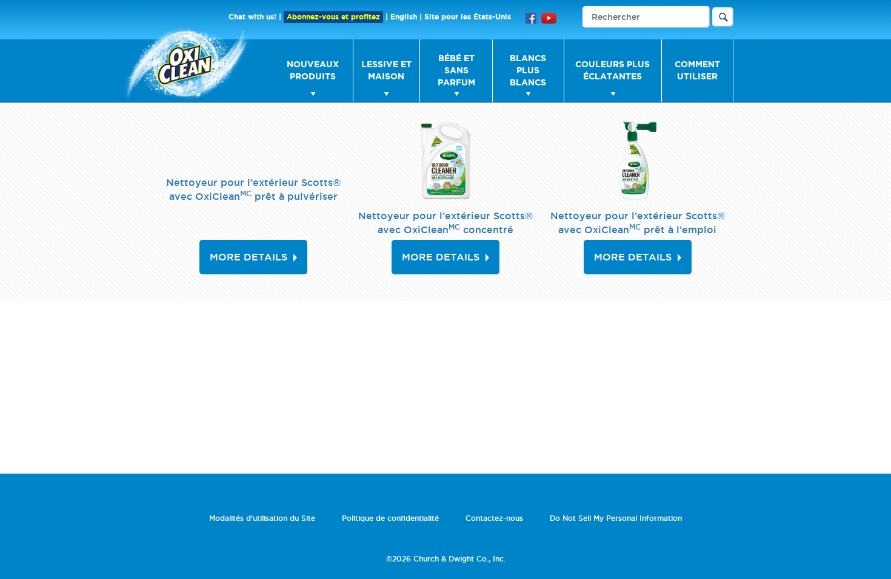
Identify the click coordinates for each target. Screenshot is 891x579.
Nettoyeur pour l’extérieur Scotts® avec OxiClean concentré (445, 222)
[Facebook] (531, 17)
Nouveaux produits (313, 70)
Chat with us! (252, 17)
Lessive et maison (386, 70)
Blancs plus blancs (528, 70)
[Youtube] (548, 17)
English (403, 17)
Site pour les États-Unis (467, 17)
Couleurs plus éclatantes (612, 70)
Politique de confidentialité (390, 518)
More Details (248, 256)
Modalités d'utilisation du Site (262, 518)
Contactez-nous (494, 518)
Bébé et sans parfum (456, 70)
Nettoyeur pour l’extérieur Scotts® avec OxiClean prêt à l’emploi (637, 222)
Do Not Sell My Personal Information (616, 518)
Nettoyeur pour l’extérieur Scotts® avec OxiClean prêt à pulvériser (253, 189)
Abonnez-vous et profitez (333, 17)
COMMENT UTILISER (697, 70)
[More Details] (445, 160)
